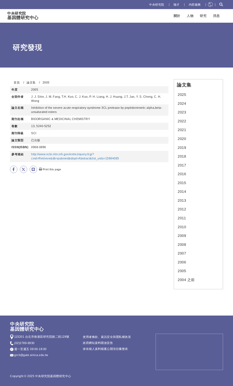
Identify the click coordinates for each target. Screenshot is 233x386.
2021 (182, 130)
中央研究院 (156, 4)
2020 (182, 139)
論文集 (31, 82)
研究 (203, 16)
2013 (182, 200)
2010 (182, 227)
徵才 (176, 4)
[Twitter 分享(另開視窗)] (23, 169)
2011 (182, 218)
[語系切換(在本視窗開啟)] (210, 4)
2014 (182, 192)
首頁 (17, 82)
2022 (182, 121)
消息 (216, 16)
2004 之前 (186, 280)
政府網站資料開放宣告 (98, 342)
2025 (182, 95)
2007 (182, 253)
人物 (190, 16)
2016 (182, 174)
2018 (182, 156)
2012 (182, 209)
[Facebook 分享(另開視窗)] (13, 169)
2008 (182, 245)
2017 (182, 165)
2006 (182, 262)
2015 (182, 183)
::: (142, 4)
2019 (182, 148)
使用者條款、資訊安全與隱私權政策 (107, 336)
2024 (182, 103)
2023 (182, 112)
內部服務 (195, 4)
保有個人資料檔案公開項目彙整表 (105, 348)
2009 (182, 236)
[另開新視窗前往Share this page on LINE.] (33, 169)
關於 (177, 16)
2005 (182, 271)
